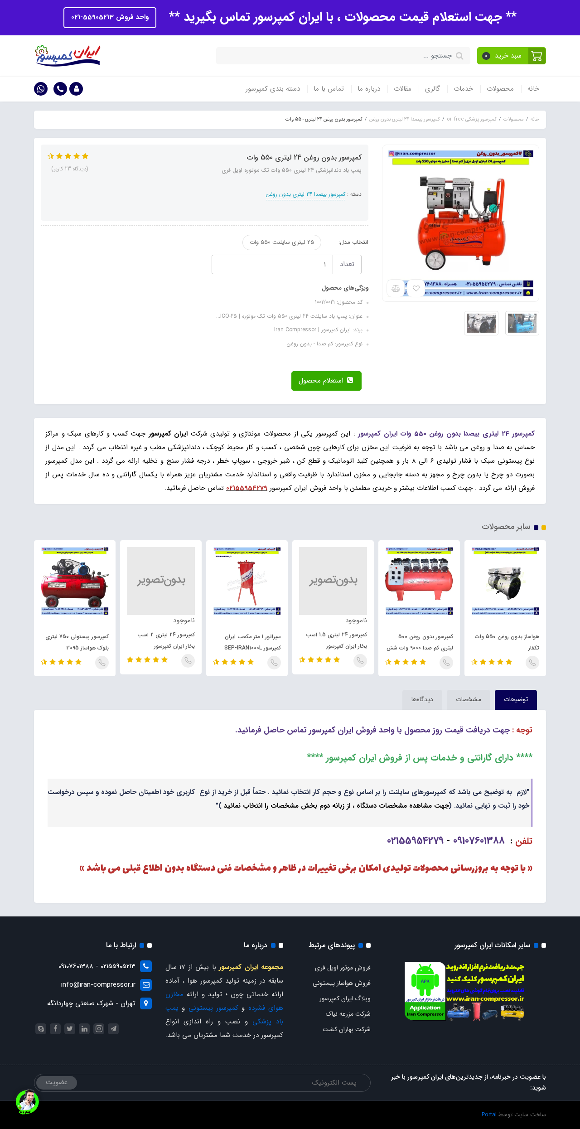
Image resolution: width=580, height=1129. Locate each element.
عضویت (57, 1082)
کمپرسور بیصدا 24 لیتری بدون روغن (305, 194)
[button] (511, 55)
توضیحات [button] (516, 699)
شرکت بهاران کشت (347, 1029)
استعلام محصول (322, 380)
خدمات (463, 88)
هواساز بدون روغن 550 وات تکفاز (507, 642)
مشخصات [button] (468, 699)
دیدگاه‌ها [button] (422, 699)
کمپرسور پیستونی (213, 1008)
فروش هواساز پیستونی (342, 983)
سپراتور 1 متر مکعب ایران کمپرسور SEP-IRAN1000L (252, 642)
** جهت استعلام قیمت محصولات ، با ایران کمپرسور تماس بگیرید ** (341, 17)
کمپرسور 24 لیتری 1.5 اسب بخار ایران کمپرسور (336, 640)
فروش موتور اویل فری (343, 968)
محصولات (500, 88)
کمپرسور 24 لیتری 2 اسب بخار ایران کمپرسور (166, 640)
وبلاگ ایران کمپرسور (345, 998)
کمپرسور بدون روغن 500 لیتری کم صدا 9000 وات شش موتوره (420, 648)
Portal (489, 1114)
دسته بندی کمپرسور (273, 88)
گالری (432, 88)
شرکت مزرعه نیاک (348, 1014)
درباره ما (369, 88)
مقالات (402, 88)
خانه (533, 88)
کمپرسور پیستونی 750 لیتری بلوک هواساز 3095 (77, 642)
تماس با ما (329, 88)
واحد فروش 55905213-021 (110, 17)
